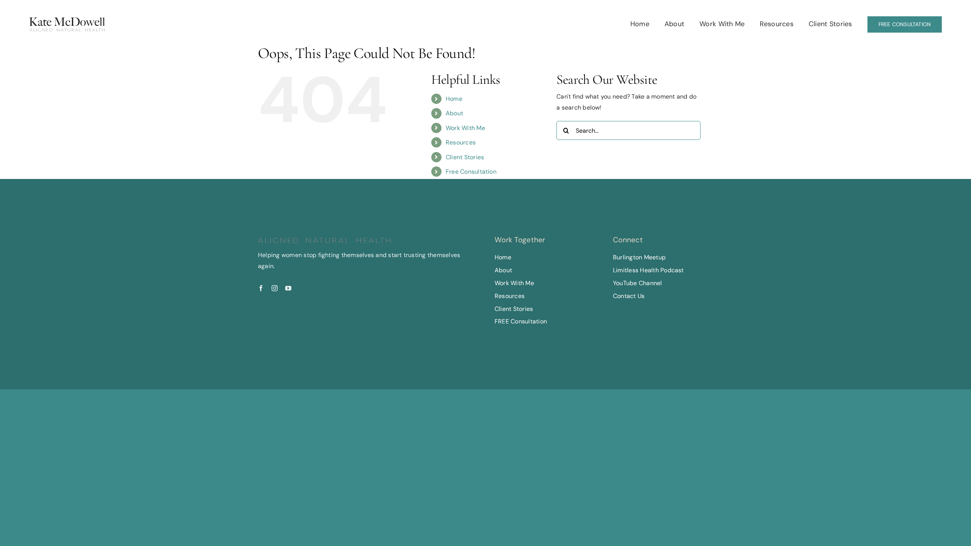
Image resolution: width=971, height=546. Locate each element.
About (454, 113)
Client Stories (465, 157)
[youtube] (288, 288)
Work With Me (465, 128)
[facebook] (261, 288)
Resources (461, 142)
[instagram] (275, 288)
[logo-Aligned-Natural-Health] (67, 20)
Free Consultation (471, 172)
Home (454, 99)
